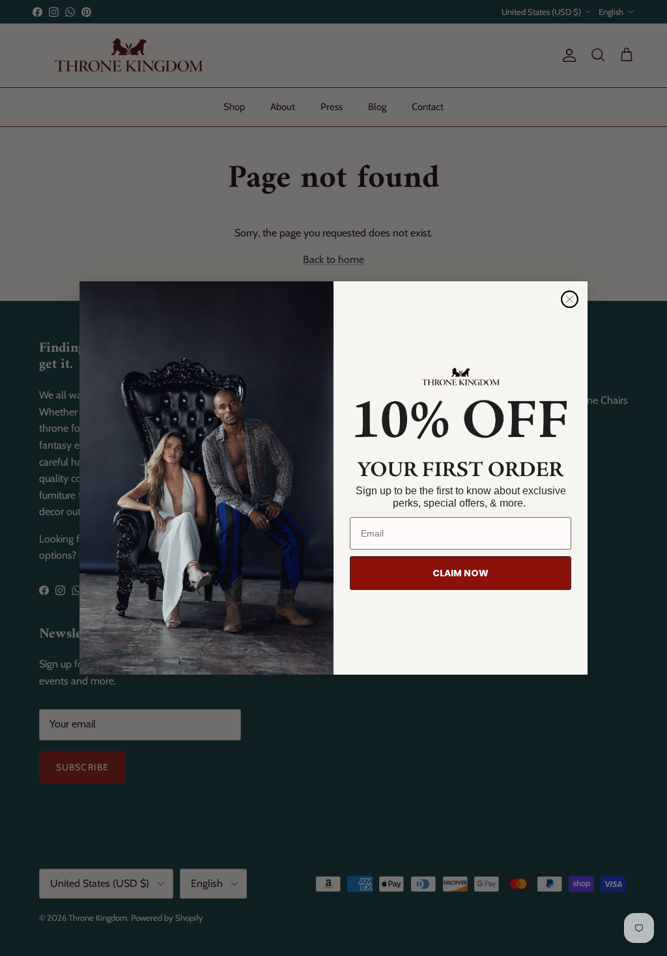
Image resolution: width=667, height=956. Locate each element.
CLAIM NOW (461, 573)
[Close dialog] (569, 299)
